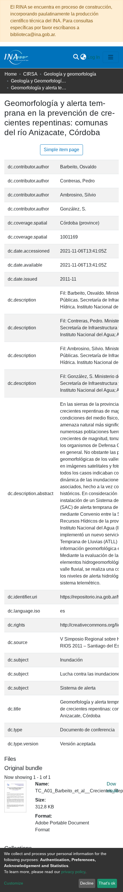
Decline (87, 883)
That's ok (107, 883)
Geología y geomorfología (70, 74)
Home (11, 74)
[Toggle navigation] (111, 57)
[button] (83, 57)
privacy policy (73, 871)
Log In (93, 57)
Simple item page (61, 149)
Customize (13, 883)
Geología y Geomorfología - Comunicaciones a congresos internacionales (39, 80)
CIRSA (30, 74)
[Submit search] (76, 57)
